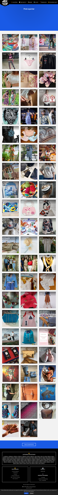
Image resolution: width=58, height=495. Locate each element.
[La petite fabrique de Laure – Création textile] (47, 263)
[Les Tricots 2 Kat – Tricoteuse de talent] (29, 300)
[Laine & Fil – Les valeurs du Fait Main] (29, 410)
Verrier (40, 463)
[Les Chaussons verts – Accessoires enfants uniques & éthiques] (47, 336)
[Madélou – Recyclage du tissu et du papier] (29, 281)
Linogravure (34, 459)
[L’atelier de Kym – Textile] (29, 208)
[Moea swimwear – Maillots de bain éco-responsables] (47, 373)
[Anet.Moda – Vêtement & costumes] (47, 116)
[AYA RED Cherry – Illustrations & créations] (10, 373)
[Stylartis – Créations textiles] (47, 208)
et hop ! (26, 493)
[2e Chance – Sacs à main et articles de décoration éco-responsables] (10, 244)
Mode (7, 460)
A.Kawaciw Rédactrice (15, 475)
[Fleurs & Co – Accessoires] (47, 79)
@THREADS (44, 480)
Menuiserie (53, 459)
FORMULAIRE (43, 471)
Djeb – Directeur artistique (15, 477)
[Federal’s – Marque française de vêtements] (29, 428)
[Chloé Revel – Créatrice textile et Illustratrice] (10, 208)
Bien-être (39, 456)
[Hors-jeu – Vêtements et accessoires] (10, 336)
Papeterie (25, 460)
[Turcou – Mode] (47, 42)
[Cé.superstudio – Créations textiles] (29, 226)
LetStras (15, 474)
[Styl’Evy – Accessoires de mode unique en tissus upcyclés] (29, 336)
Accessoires (7, 456)
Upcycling (33, 463)
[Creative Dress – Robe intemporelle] (10, 392)
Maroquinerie (49, 459)
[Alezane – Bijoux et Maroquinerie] (29, 392)
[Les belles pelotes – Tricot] (10, 226)
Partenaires (34, 460)
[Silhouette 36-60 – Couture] (29, 97)
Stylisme (18, 463)
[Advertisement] (29, 22)
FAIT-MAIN (43, 477)
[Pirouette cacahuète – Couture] (10, 60)
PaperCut (22, 460)
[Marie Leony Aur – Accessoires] (10, 355)
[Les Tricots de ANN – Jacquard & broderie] (29, 318)
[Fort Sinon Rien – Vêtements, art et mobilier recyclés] (47, 60)
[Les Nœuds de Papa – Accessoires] (29, 244)
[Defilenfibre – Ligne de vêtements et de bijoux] (10, 300)
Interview (22, 459)
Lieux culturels (29, 459)
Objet (13, 460)
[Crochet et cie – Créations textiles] (10, 318)
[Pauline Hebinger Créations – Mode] (29, 171)
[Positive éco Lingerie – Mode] (47, 134)
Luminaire (45, 459)
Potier (54, 460)
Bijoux (42, 456)
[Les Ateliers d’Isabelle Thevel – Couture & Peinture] (47, 392)
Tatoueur (25, 463)
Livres (42, 459)
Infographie (19, 459)
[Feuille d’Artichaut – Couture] (10, 281)
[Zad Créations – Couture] (10, 42)
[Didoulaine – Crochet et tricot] (29, 189)
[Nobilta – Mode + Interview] (10, 79)
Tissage (28, 463)
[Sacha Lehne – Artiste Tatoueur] (10, 116)
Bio (44, 456)
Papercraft (18, 460)
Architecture (16, 456)
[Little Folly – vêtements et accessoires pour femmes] (47, 226)
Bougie (46, 456)
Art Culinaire (20, 456)
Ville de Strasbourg (15, 471)
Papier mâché (30, 460)
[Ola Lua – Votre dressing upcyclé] (47, 171)
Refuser (31, 493)
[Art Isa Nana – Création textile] (47, 189)
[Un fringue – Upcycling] (47, 97)
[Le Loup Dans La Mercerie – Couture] (29, 134)
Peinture (38, 460)
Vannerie (37, 463)
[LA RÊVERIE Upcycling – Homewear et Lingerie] (29, 60)
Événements (5, 459)
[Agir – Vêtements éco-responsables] (29, 263)
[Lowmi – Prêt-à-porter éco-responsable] (10, 189)
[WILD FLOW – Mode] (10, 263)
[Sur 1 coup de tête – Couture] (29, 373)
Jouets (26, 459)
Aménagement (11, 456)
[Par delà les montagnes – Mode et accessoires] (29, 79)
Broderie (53, 456)
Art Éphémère (25, 456)
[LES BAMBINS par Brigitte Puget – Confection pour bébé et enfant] (47, 281)
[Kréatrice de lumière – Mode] (47, 300)
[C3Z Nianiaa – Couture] (10, 97)
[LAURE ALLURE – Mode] (29, 42)
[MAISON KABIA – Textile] (29, 116)
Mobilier (4, 460)
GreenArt (11, 459)
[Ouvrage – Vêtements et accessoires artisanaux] (47, 244)
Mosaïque (10, 460)
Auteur (36, 456)
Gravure (8, 459)
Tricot (31, 463)
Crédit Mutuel (15, 472)
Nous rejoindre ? (15, 478)
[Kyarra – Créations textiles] (10, 171)
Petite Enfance (42, 460)
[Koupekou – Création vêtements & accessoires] (10, 410)
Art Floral (28, 456)
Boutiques (49, 456)
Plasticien (50, 460)
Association (32, 456)
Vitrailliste (43, 463)
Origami (15, 460)
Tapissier (21, 463)
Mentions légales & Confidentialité (29, 484)
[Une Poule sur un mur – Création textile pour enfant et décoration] (47, 355)
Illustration (15, 459)
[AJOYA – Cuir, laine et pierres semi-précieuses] (47, 318)
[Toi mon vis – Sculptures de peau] (10, 134)
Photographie (47, 460)
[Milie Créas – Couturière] (10, 428)
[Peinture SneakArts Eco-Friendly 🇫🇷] (47, 152)
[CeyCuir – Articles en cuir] (47, 410)
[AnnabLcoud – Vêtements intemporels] (29, 355)
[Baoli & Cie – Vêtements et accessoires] (10, 152)
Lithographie (38, 459)
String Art (14, 463)
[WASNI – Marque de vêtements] (29, 152)
